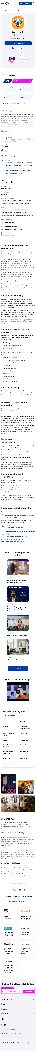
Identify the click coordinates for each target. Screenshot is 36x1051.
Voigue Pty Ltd (24, 745)
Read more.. (5, 131)
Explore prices (28, 991)
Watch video (18, 890)
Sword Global (24, 740)
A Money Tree (24, 758)
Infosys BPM (24, 733)
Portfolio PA (6, 763)
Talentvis (5, 727)
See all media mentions (16, 901)
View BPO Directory (9, 715)
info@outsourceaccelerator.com (13, 1033)
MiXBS (5, 740)
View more (18, 668)
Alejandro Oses (6, 188)
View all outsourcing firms (13, 11)
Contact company (8, 233)
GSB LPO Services (25, 722)
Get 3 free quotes (25, 3)
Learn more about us (18, 884)
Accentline (6, 722)
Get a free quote (18, 43)
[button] (3, 691)
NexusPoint (6, 758)
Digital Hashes (24, 751)
